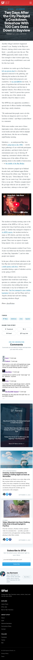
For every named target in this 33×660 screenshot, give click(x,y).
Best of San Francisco (7, 609)
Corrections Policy (6, 626)
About (3, 618)
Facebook (4, 637)
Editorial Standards (6, 623)
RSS (2, 642)
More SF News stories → (16, 443)
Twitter (3, 640)
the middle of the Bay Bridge (15, 163)
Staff (2, 620)
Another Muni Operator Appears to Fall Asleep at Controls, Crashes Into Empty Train (16, 429)
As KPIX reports (7, 232)
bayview (28, 319)
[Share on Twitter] (7, 494)
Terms (2, 656)
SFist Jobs (4, 607)
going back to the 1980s (15, 145)
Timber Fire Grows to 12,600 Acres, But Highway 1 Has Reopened (16, 437)
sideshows (13, 319)
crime (21, 319)
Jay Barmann (20, 9)
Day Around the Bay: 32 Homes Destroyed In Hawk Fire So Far (16, 422)
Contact (3, 629)
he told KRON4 (17, 81)
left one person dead (8, 71)
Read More (27, 577)
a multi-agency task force (10, 266)
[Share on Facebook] (10, 494)
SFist (4, 590)
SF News (11, 9)
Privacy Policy (4, 653)
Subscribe (16, 564)
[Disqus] (16, 377)
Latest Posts (4, 604)
